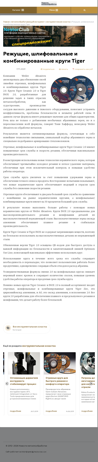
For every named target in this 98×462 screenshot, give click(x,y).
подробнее (15, 411)
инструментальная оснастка (58, 22)
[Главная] (49, 3)
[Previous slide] (7, 384)
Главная (6, 22)
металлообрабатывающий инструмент (28, 22)
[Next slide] (91, 384)
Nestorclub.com (40, 452)
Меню (52, 10)
